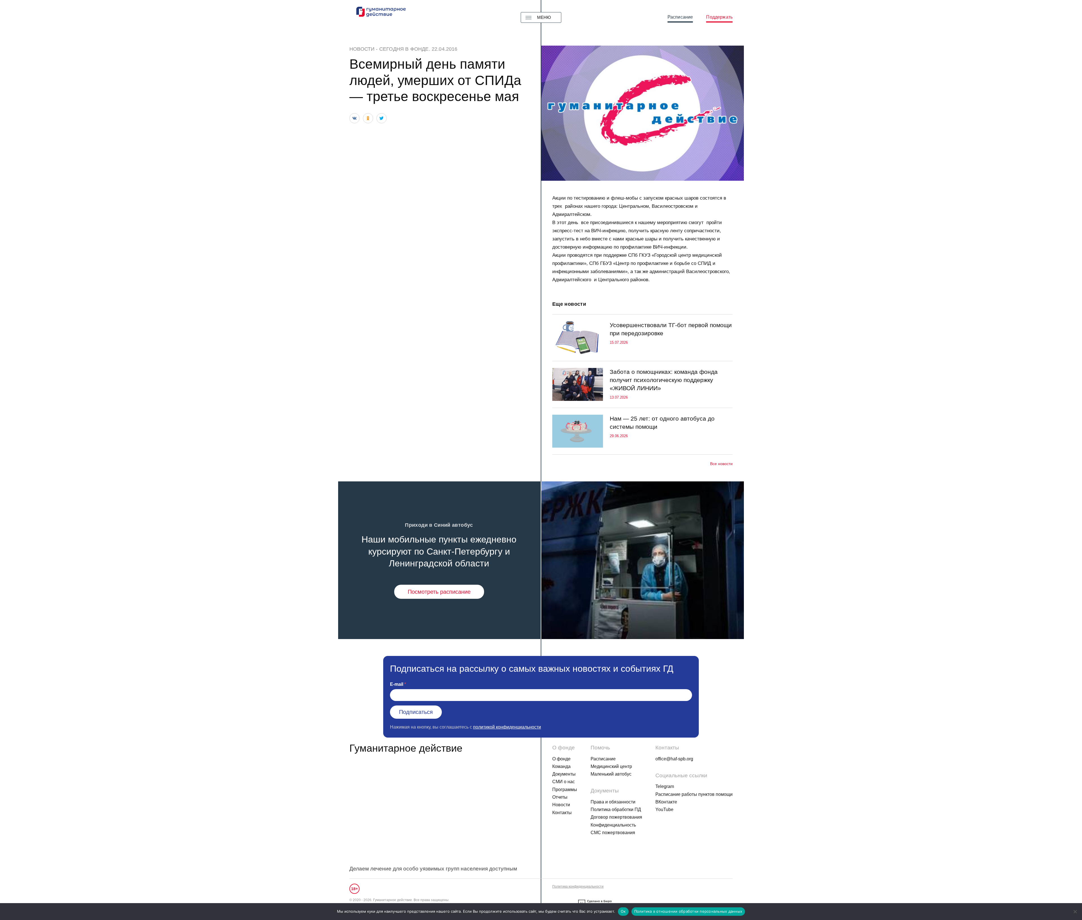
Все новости (721, 463)
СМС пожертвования (613, 832)
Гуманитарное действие (405, 748)
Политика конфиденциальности (578, 886)
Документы (564, 774)
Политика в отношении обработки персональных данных (688, 911)
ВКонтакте (666, 802)
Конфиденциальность (613, 825)
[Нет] (1075, 911)
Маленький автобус (611, 774)
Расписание (680, 17)
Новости (361, 49)
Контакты (562, 812)
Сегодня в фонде (404, 49)
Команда (561, 766)
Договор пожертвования (616, 817)
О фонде (561, 758)
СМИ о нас (563, 781)
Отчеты (559, 797)
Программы (564, 789)
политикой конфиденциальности (507, 727)
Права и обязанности (613, 802)
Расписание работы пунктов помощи (694, 794)
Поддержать (719, 17)
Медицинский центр (611, 766)
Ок (623, 911)
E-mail (396, 684)
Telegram (664, 786)
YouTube (664, 809)
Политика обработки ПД (616, 809)
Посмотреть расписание (439, 592)
